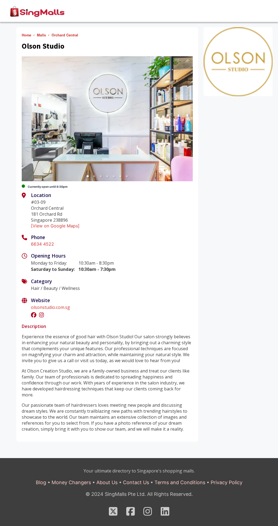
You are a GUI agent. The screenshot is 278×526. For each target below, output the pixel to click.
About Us (107, 482)
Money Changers (71, 482)
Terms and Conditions (179, 482)
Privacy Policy (226, 482)
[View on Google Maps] (55, 225)
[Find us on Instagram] (147, 513)
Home (26, 35)
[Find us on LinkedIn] (165, 513)
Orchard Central (65, 35)
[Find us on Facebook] (130, 513)
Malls (41, 35)
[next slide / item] (189, 118)
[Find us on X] (113, 513)
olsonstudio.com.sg (50, 307)
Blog (41, 482)
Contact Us (136, 482)
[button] (88, 176)
